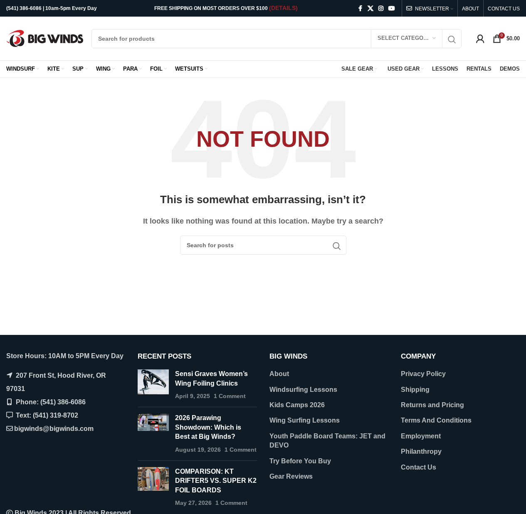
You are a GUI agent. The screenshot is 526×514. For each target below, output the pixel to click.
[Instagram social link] (381, 8)
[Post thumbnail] (153, 385)
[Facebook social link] (360, 8)
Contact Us (418, 467)
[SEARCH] (452, 39)
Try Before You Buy (300, 461)
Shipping (415, 389)
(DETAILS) (283, 8)
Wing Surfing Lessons (304, 420)
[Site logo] (44, 38)
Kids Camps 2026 (297, 404)
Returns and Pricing (432, 404)
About (279, 373)
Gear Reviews (291, 476)
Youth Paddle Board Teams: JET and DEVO (327, 441)
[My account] (480, 38)
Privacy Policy (423, 373)
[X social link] (370, 8)
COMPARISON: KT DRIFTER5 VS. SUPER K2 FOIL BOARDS (216, 481)
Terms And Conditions (436, 420)
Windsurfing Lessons (303, 389)
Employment (421, 436)
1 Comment (230, 396)
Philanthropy (421, 451)
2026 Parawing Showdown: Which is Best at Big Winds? (208, 427)
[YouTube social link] (392, 8)
